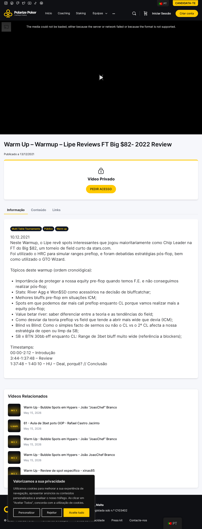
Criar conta (187, 13)
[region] (51, 498)
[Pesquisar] (134, 13)
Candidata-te (185, 3)
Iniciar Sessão (161, 13)
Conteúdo (38, 210)
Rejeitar (52, 512)
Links (56, 210)
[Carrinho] (145, 13)
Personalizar (27, 512)
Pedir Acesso (101, 189)
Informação (16, 210)
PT (165, 3)
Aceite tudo (76, 512)
